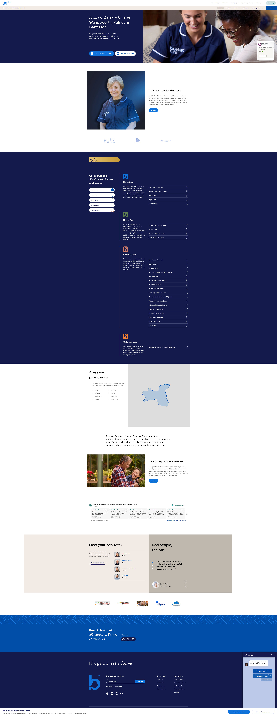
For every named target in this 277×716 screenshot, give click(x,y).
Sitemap (176, 692)
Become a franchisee (180, 683)
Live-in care (160, 683)
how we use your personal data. (116, 686)
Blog (263, 8)
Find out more (258, 3)
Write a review (171, 520)
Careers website (178, 679)
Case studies (244, 3)
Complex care (161, 686)
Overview (220, 8)
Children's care (161, 689)
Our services (228, 8)
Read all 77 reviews (181, 520)
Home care (160, 679)
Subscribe (140, 681)
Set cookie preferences (263, 712)
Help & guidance (234, 3)
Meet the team (245, 8)
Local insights (255, 8)
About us (236, 8)
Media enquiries (178, 686)
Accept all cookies (239, 712)
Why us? (224, 3)
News (251, 3)
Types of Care (215, 3)
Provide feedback (179, 689)
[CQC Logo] (263, 45)
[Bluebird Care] (7, 4)
